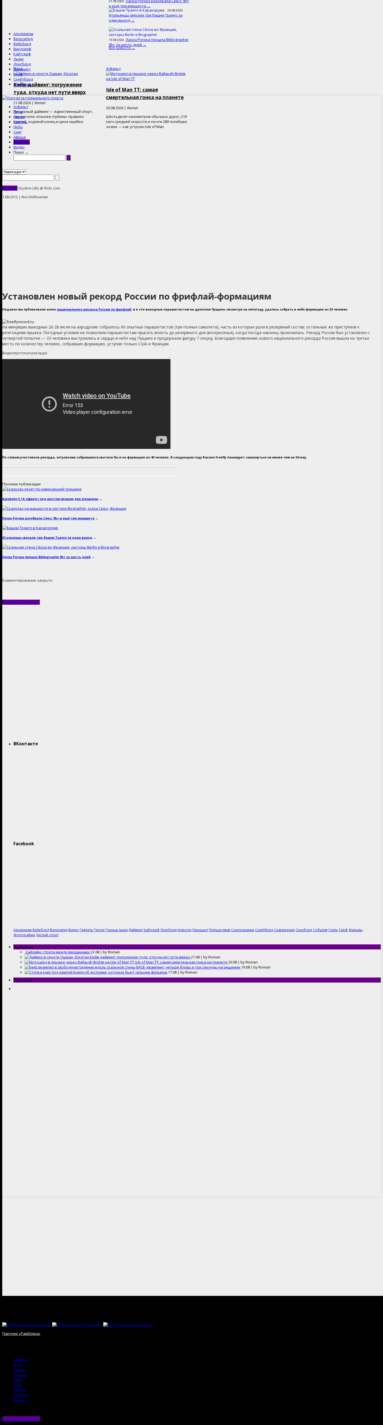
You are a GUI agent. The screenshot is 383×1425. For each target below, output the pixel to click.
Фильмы (356, 930)
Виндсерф (22, 48)
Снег (17, 131)
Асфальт (20, 106)
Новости (21, 142)
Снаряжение (284, 930)
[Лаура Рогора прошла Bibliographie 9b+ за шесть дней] (60, 547)
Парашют (22, 69)
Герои (99, 930)
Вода (17, 111)
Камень (20, 121)
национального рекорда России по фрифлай (94, 309)
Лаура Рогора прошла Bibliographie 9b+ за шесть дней (46, 557)
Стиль (333, 930)
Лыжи (18, 58)
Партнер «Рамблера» (21, 1333)
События (320, 930)
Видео (19, 147)
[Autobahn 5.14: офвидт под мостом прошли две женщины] (42, 489)
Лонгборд (22, 64)
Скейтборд (23, 79)
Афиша (19, 137)
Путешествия (219, 930)
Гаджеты (86, 930)
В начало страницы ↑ (21, 602)
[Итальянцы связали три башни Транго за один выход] (30, 527)
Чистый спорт (47, 935)
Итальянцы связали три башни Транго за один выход (47, 537)
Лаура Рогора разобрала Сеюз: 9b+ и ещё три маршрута (48, 518)
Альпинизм (23, 33)
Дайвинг (136, 930)
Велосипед (23, 38)
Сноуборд (22, 84)
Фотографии (24, 935)
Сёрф (18, 74)
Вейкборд (22, 43)
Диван (19, 116)
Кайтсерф (22, 53)
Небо (18, 126)
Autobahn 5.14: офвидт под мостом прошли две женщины (50, 499)
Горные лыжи (116, 930)
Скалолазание (242, 930)
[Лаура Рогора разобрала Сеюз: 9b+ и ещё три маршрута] (64, 508)
